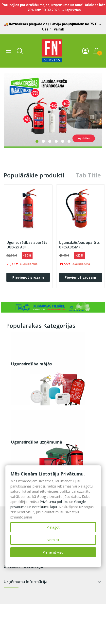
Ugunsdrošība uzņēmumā (36, 442)
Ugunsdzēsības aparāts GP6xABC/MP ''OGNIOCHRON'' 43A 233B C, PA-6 (80, 245)
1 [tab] (36, 141)
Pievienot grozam (28, 277)
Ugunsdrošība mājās (31, 364)
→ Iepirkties (71, 10)
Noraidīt (53, 539)
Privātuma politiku (54, 501)
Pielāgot (53, 527)
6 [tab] (69, 141)
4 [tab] (56, 141)
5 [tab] (62, 141)
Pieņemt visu (53, 552)
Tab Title (88, 175)
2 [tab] (43, 141)
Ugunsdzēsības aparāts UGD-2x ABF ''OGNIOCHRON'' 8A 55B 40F (26, 245)
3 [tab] (49, 141)
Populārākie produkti (34, 175)
